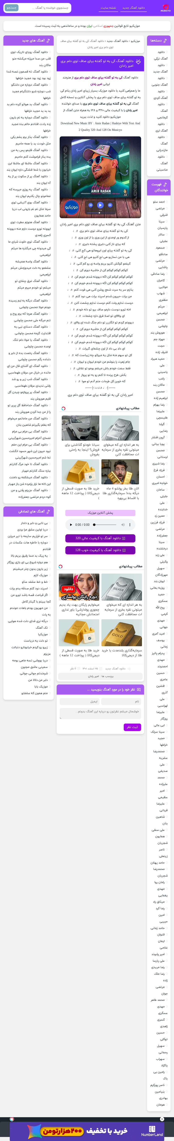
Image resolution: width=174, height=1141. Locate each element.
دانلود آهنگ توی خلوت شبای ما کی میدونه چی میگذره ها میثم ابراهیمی (29, 248)
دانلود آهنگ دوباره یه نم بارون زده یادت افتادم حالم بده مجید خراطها (30, 124)
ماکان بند (159, 385)
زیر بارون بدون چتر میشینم (30, 569)
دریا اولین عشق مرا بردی (32, 530)
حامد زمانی (158, 928)
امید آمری (158, 634)
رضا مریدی (158, 967)
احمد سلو (159, 202)
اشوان (161, 935)
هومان (161, 1105)
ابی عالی (159, 725)
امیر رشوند (158, 954)
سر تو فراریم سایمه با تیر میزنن (28, 536)
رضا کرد (160, 908)
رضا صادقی (158, 274)
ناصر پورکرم (157, 1085)
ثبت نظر (132, 727)
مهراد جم (159, 339)
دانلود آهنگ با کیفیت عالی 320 (98, 538)
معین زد (159, 516)
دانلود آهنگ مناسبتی (162, 163)
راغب (162, 379)
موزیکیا (43, 634)
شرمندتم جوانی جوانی (34, 674)
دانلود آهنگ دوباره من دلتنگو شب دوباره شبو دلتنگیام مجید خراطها (31, 91)
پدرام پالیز (158, 653)
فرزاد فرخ (159, 470)
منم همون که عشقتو (34, 693)
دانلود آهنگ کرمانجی (162, 111)
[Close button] (162, 1119)
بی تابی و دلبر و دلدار (34, 523)
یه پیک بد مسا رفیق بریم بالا (29, 556)
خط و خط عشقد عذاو (35, 582)
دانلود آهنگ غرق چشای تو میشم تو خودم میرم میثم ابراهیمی (33, 287)
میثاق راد (159, 902)
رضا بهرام (159, 405)
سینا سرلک (158, 732)
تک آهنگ (42, 628)
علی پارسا (159, 961)
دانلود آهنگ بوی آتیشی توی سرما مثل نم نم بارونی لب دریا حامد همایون (31, 209)
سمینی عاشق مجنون (34, 667)
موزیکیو (135, 41)
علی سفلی (158, 830)
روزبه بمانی (157, 588)
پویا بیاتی (158, 444)
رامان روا (159, 882)
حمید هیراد (158, 359)
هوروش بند (157, 333)
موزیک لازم (41, 575)
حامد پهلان (158, 863)
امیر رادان (93, 676)
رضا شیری (158, 464)
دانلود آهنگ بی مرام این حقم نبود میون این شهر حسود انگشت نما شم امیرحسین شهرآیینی (30, 451)
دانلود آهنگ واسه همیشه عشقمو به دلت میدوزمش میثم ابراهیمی (31, 268)
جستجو (11, 8)
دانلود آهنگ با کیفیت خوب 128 (98, 550)
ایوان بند (159, 581)
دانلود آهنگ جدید (133, 8)
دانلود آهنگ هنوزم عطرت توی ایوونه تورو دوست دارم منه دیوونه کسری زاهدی (29, 229)
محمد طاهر (158, 1000)
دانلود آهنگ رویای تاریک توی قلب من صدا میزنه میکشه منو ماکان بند (31, 58)
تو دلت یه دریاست (36, 641)
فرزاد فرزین (158, 522)
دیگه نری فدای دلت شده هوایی (28, 621)
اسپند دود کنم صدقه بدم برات (29, 589)
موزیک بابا (41, 687)
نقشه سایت (108, 8)
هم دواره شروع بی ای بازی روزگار (27, 562)
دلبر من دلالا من (38, 680)
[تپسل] (12, 1119)
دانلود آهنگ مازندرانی (162, 143)
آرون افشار (158, 437)
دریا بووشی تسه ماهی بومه (30, 661)
